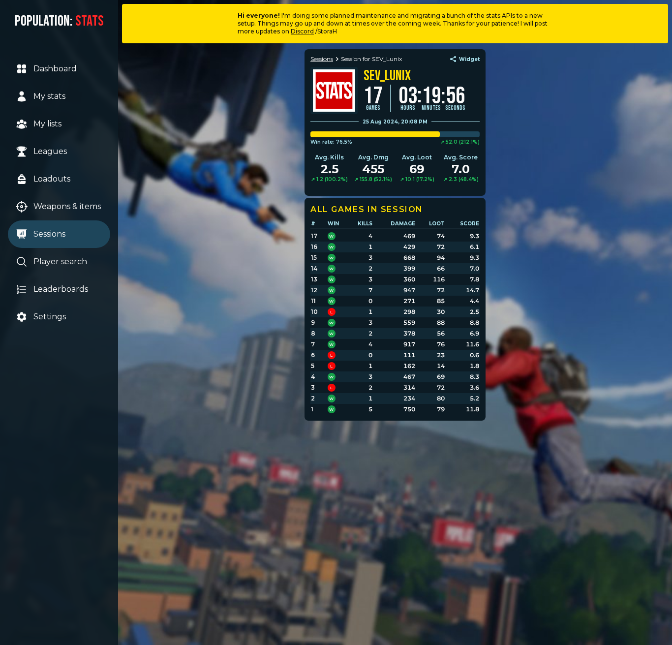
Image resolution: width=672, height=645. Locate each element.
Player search (60, 261)
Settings (49, 316)
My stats (49, 96)
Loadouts (51, 179)
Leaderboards (60, 289)
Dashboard (55, 68)
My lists (47, 123)
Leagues (50, 151)
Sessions (49, 234)
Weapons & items (67, 206)
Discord (302, 31)
